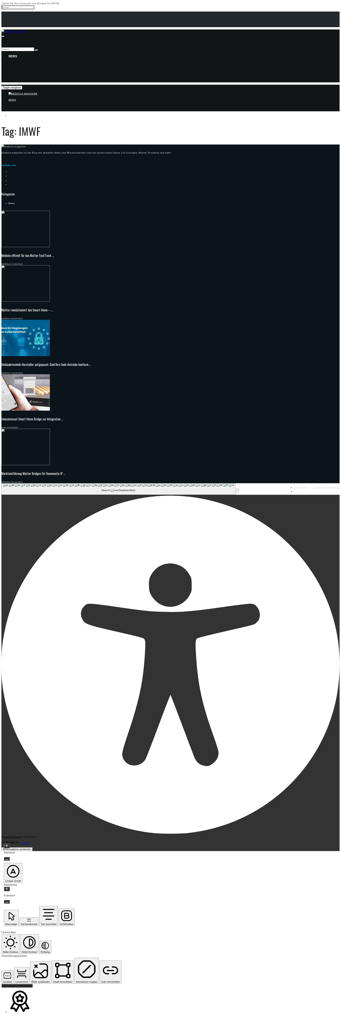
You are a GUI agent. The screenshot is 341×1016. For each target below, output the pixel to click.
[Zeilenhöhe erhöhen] (7, 889)
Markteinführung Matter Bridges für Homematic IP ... (33, 473)
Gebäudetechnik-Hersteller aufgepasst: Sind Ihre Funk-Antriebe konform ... (46, 364)
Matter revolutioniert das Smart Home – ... (27, 310)
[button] (237, 490)
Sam (3, 427)
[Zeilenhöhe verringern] (7, 902)
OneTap (25, 842)
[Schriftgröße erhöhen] (7, 846)
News (13, 56)
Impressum (300, 487)
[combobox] (118, 489)
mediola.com (8, 165)
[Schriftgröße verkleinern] (7, 859)
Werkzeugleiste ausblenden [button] (17, 849)
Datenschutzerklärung (326, 487)
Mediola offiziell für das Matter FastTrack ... (27, 255)
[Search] (36, 50)
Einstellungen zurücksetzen (17, 985)
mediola (6, 264)
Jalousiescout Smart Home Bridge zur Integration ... (32, 419)
